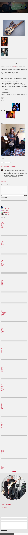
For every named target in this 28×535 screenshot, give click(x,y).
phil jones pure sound (2, 389)
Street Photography (2, 467)
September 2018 (2, 244)
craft (1, 327)
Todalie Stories (2, 424)
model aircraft (2, 371)
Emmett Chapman (5, 61)
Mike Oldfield (2, 370)
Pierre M (3, 212)
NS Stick (15, 166)
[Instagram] (14, 471)
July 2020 (1, 229)
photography (2, 390)
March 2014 (2, 283)
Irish (2, 166)
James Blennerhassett (5, 166)
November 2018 (2, 242)
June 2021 (2, 225)
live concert (2, 365)
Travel (1, 427)
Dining (1, 333)
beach (1, 311)
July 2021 (1, 224)
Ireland (1, 166)
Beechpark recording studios (3, 312)
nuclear (1, 384)
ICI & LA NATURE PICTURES (3, 464)
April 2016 (2, 259)
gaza (1, 348)
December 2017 (2, 247)
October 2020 (2, 227)
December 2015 (2, 263)
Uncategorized (2, 429)
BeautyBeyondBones (2, 451)
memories (1, 368)
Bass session (2, 309)
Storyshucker (2, 452)
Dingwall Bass (2, 332)
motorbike (1, 372)
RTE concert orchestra (3, 403)
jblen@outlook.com (4, 507)
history (1, 351)
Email (2, 519)
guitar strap (14, 66)
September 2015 (2, 266)
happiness (1, 350)
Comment (25, 192)
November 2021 (2, 221)
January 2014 (2, 285)
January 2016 (2, 262)
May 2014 (1, 281)
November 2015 (2, 264)
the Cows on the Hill (8, 214)
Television (1, 423)
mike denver (2, 369)
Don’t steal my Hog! (8, 210)
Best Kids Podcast (2, 314)
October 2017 (2, 248)
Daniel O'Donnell (2, 328)
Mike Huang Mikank (4, 210)
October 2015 (2, 265)
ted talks (1, 422)
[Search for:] (14, 195)
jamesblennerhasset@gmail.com (6, 504)
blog (1, 315)
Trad (1, 426)
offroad (1, 385)
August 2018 (2, 245)
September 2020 (2, 228)
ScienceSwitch (2, 468)
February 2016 (2, 261)
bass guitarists (20, 63)
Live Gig (1, 366)
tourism (1, 425)
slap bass (1, 409)
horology (1, 352)
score (1, 407)
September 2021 (2, 223)
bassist (1, 310)
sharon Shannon (2, 408)
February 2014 (2, 284)
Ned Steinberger (3, 47)
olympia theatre (2, 386)
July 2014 (1, 279)
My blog (1, 466)
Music (10, 166)
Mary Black (2, 367)
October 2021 (2, 222)
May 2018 (1, 246)
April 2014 (2, 282)
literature (9, 166)
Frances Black (2, 346)
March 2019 (2, 241)
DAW (1, 329)
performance (2, 388)
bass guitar (2, 308)
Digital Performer (2, 331)
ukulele (1, 428)
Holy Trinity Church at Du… (6, 208)
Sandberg (1, 405)
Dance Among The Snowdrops (7, 212)
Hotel (1, 353)
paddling (1, 387)
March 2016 (2, 260)
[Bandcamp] (15, 471)
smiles (1, 410)
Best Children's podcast (3, 313)
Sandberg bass (2, 406)
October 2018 (2, 243)
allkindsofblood (2, 465)
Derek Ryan (2, 330)
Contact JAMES (4, 530)
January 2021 (2, 226)
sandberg (1, 404)
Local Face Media (2, 450)
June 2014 (2, 280)
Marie (3, 208)
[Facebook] (12, 471)
